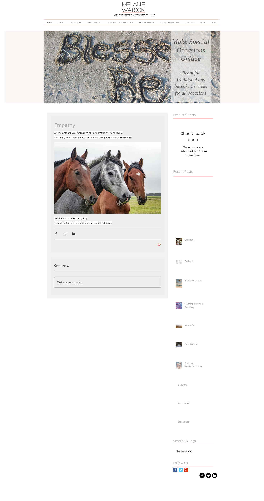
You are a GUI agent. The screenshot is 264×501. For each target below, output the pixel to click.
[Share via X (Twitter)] (64, 233)
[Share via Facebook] (56, 233)
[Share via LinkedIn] (73, 233)
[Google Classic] (186, 470)
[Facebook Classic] (175, 470)
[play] (212, 99)
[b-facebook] (202, 475)
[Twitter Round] (208, 475)
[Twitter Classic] (181, 470)
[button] (132, 67)
